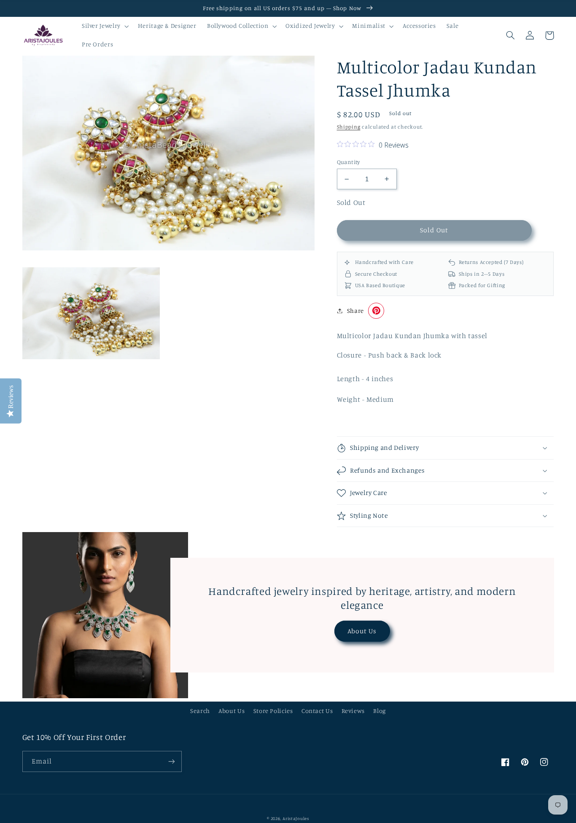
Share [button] (355, 310)
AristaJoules (296, 818)
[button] (104, 26)
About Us (362, 631)
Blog (379, 710)
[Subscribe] (171, 761)
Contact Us (317, 710)
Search (200, 710)
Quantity (348, 162)
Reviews (353, 710)
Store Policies (273, 710)
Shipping (349, 127)
